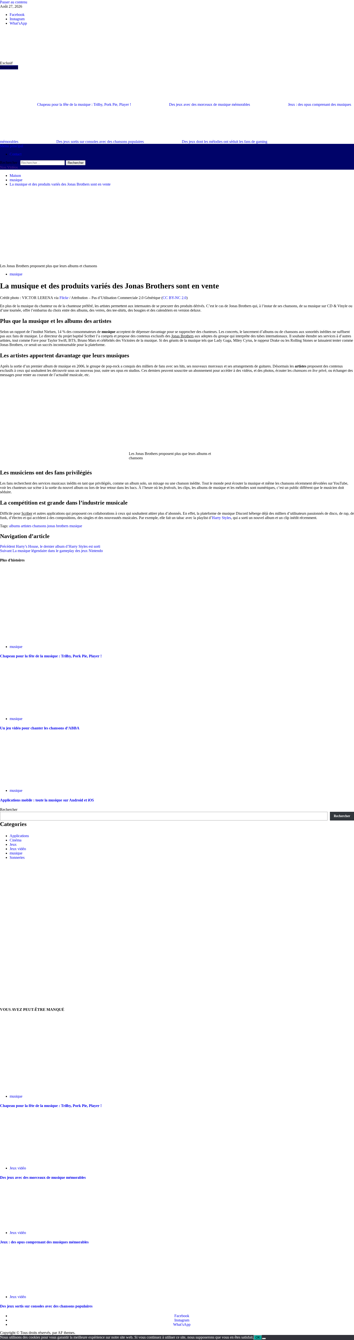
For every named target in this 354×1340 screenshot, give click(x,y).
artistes (26, 526)
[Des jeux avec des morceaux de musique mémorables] (36, 1160)
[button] (11, 146)
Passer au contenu (13, 2)
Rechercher (8, 809)
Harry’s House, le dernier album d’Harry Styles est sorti (50, 546)
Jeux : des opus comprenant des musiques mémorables (44, 1242)
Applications (19, 836)
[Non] (264, 1338)
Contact (15, 154)
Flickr (63, 298)
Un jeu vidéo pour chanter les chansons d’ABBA (39, 728)
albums (14, 526)
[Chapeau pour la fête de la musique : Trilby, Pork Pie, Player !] (24, 638)
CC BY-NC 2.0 (174, 298)
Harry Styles (221, 518)
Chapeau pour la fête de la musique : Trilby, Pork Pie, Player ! (84, 104)
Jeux (13, 844)
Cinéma (15, 840)
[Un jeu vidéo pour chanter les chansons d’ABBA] (24, 710)
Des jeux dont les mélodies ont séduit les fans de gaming (224, 142)
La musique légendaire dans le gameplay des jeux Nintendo (51, 551)
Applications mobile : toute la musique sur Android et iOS (47, 800)
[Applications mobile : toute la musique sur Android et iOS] (36, 782)
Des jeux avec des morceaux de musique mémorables (210, 104)
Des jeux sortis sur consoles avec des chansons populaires (100, 142)
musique (16, 274)
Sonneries (17, 857)
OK (258, 1337)
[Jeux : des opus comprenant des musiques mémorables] (36, 1224)
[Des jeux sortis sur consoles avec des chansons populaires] (36, 1289)
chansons (39, 526)
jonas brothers (57, 526)
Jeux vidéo (18, 849)
